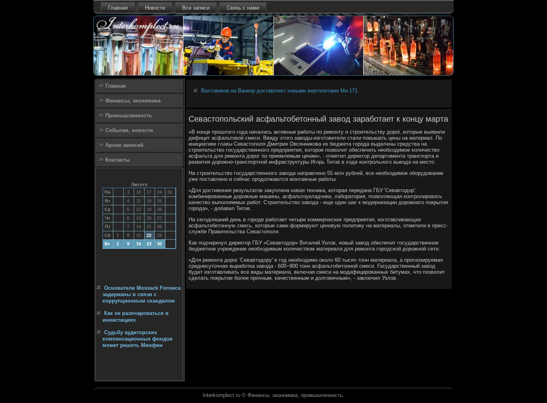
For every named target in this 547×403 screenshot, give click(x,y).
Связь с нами (243, 8)
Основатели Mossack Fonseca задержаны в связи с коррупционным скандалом (142, 294)
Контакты (117, 160)
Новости (155, 8)
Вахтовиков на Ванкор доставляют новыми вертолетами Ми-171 (279, 91)
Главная (118, 8)
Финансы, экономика (133, 101)
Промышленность (128, 115)
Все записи (195, 8)
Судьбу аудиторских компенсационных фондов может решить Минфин (138, 339)
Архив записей (124, 145)
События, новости (129, 130)
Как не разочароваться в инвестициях (136, 316)
